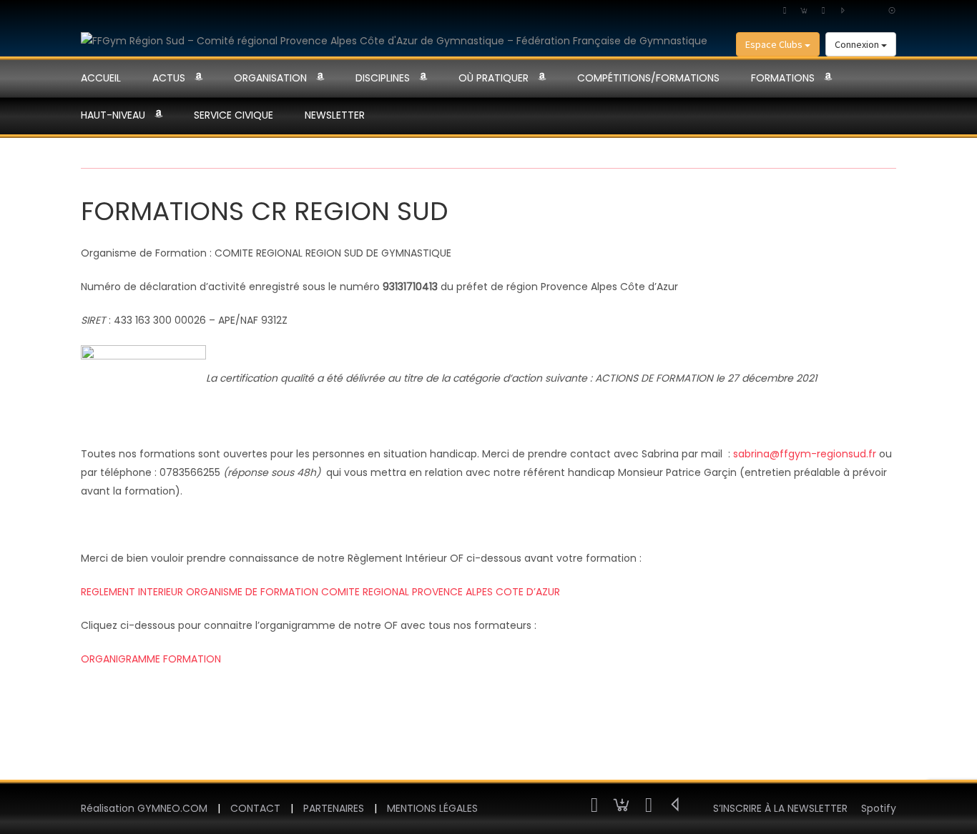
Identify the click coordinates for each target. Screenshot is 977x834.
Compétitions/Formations (648, 78)
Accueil (101, 78)
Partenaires (333, 808)
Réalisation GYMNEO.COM (144, 808)
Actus (168, 78)
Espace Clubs (775, 44)
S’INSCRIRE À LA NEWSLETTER (780, 808)
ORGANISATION (270, 78)
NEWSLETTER (335, 115)
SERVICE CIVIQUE (233, 115)
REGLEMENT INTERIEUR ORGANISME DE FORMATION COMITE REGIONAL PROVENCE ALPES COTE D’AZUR (320, 592)
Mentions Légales (432, 808)
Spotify (878, 808)
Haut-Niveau (113, 115)
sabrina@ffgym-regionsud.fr (804, 454)
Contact (255, 808)
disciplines (382, 78)
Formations (783, 78)
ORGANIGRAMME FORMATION (151, 659)
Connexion (858, 44)
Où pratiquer (493, 78)
